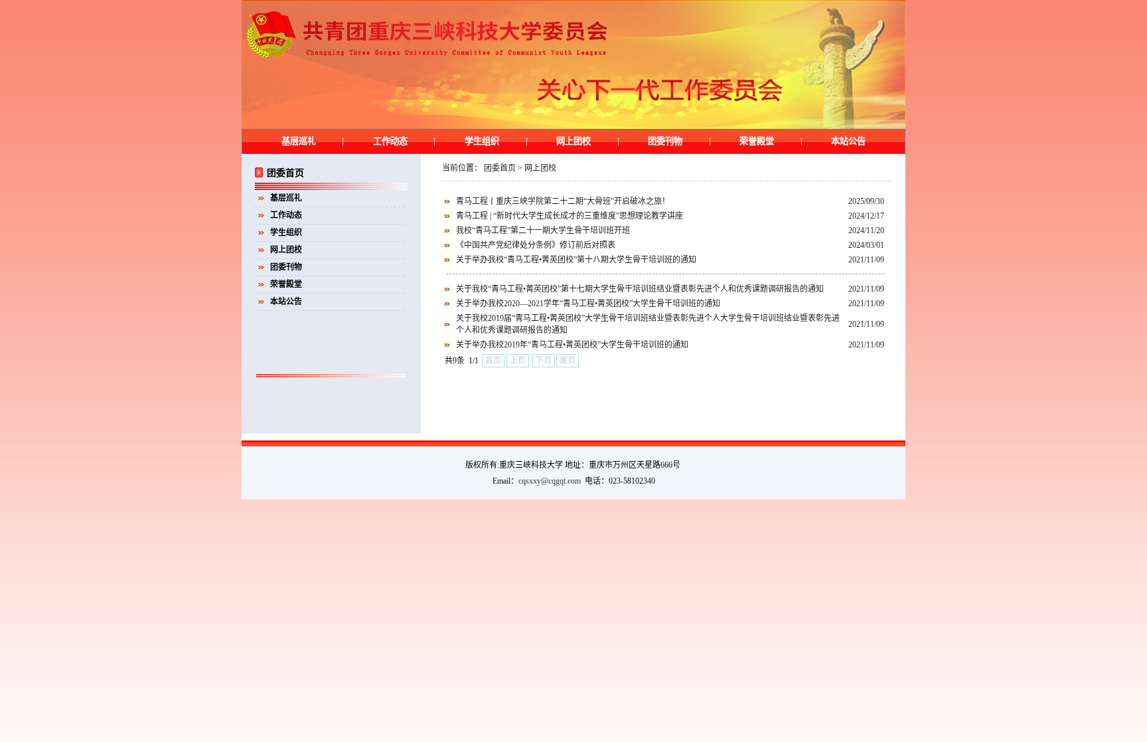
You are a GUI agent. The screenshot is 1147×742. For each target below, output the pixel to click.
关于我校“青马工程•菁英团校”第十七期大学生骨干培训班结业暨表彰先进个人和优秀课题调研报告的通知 (640, 289)
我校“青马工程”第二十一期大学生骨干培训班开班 (543, 230)
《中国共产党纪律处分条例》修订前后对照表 (535, 245)
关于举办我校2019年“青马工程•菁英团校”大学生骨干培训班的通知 (572, 344)
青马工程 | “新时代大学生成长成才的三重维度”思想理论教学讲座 (569, 216)
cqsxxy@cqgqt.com (549, 481)
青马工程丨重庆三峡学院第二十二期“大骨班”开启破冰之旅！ (563, 201)
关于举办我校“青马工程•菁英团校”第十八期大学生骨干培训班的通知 (576, 259)
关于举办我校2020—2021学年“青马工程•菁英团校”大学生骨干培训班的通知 (588, 303)
